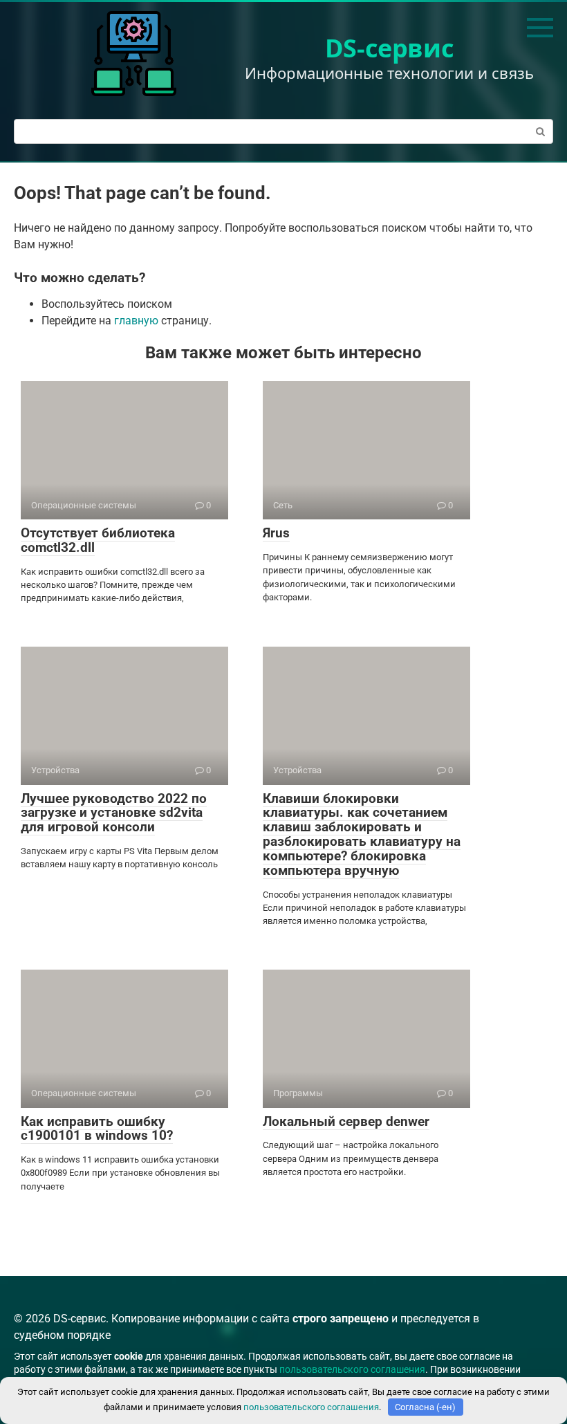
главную (136, 320)
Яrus (276, 533)
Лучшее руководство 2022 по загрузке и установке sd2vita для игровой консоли (114, 812)
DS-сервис (389, 48)
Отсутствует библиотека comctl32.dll (98, 540)
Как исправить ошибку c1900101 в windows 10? (97, 1128)
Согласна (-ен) (425, 1407)
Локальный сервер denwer (346, 1121)
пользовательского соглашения (352, 1370)
